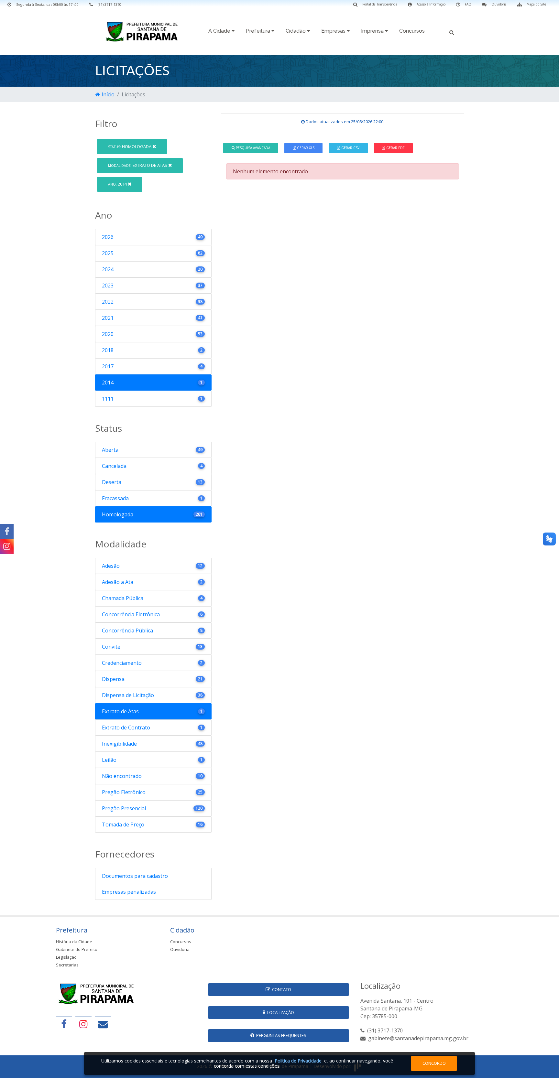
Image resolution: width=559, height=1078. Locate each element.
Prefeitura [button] (258, 31)
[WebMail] (103, 1024)
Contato (280, 989)
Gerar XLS (305, 148)
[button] (451, 32)
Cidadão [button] (296, 31)
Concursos (412, 31)
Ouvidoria (180, 949)
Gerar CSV (349, 148)
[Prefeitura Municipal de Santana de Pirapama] (143, 31)
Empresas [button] (334, 31)
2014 (118, 184)
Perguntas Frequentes (280, 1035)
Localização (279, 1012)
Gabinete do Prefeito (76, 949)
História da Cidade (74, 941)
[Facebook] (7, 531)
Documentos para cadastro (135, 875)
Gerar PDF (394, 148)
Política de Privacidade (298, 1061)
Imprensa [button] (373, 31)
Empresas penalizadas (129, 891)
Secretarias (67, 965)
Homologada (130, 146)
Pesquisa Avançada (252, 148)
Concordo (434, 1063)
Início (107, 94)
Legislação (66, 957)
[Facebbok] (64, 1024)
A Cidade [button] (220, 31)
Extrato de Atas (138, 165)
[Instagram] (7, 546)
